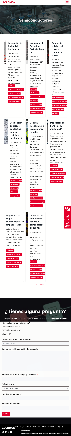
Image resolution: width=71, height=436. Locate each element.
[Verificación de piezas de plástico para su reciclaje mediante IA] (6, 121)
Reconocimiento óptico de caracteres (42, 202)
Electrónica (34, 101)
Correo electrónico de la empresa (17, 339)
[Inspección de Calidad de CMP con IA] (5, 41)
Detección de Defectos (16, 90)
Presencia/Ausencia (57, 177)
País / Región (8, 384)
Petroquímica (14, 196)
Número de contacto (11, 404)
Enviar (5, 414)
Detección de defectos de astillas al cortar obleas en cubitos (37, 221)
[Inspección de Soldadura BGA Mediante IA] (27, 41)
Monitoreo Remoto (36, 198)
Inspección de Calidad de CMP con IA (15, 46)
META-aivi (13, 192)
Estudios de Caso (14, 94)
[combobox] (35, 388)
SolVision (12, 86)
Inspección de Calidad (16, 97)
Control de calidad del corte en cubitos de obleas (57, 49)
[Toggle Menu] (67, 2)
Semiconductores (14, 101)
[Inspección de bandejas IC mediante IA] (47, 121)
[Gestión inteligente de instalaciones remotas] (27, 121)
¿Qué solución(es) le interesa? (16, 323)
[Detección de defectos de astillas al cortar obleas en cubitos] (27, 214)
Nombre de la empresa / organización (19, 375)
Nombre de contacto (11, 394)
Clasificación (34, 93)
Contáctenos (65, 433)
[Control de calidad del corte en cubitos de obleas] (48, 41)
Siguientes (40, 284)
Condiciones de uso (54, 433)
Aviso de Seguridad (26, 433)
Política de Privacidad (40, 433)
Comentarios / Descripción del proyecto (20, 349)
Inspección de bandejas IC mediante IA (57, 126)
